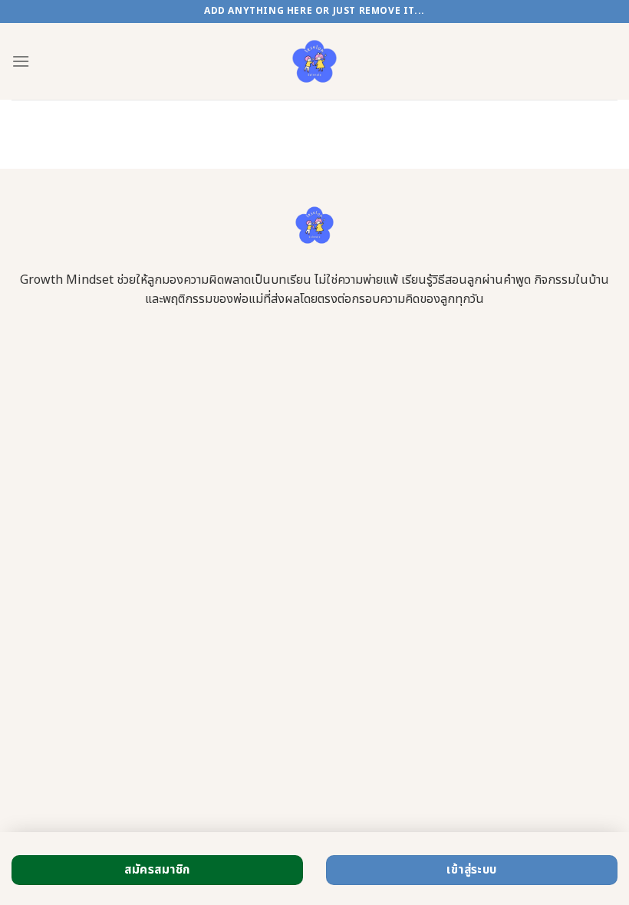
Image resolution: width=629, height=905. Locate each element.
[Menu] (21, 61)
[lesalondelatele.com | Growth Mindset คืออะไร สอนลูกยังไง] (315, 61)
